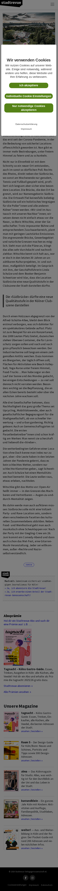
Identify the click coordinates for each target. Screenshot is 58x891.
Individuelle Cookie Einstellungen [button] (28, 96)
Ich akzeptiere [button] (28, 85)
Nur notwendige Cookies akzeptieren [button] (28, 107)
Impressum (26, 129)
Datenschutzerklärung (26, 124)
